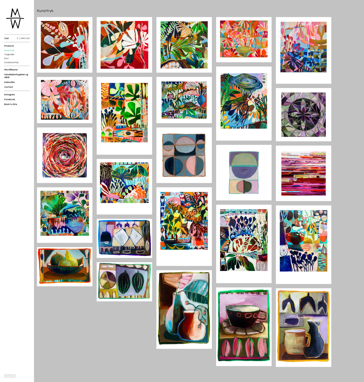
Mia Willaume (11, 70)
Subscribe (9, 82)
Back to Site (10, 104)
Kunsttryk (9, 50)
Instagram (9, 94)
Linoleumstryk (11, 62)
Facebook (9, 99)
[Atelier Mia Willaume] (15, 18)
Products (9, 46)
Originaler (9, 54)
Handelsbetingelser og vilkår (16, 75)
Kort (6, 58)
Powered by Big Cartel (9, 376)
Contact (8, 87)
